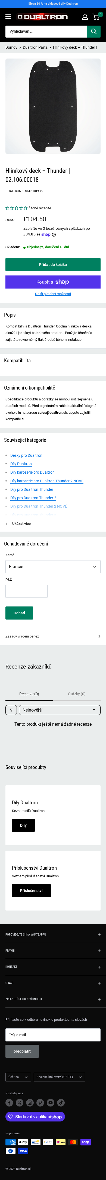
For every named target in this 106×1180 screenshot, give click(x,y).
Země (9, 555)
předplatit (22, 1051)
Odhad (19, 613)
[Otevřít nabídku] (8, 16)
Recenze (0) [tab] (29, 694)
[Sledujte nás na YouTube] (50, 1103)
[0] (96, 17)
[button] (16, 208)
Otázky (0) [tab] (77, 694)
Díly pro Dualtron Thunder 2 (33, 498)
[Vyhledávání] (94, 32)
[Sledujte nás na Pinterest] (40, 1103)
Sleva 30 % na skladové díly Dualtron (53, 3)
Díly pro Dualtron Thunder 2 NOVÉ (38, 506)
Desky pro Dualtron (26, 455)
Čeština (13, 1077)
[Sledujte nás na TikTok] (61, 1103)
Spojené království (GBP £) (55, 1077)
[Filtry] (11, 710)
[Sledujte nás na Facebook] (9, 1103)
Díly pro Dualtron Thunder (31, 489)
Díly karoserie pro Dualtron (32, 472)
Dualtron (13, 191)
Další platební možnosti (53, 294)
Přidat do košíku (53, 264)
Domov (11, 47)
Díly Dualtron (21, 464)
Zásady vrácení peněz (22, 636)
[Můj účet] (85, 17)
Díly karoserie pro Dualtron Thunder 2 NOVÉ (46, 481)
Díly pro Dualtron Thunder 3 (33, 515)
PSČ (8, 580)
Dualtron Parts (35, 47)
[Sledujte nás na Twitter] (19, 1103)
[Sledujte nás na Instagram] (30, 1103)
